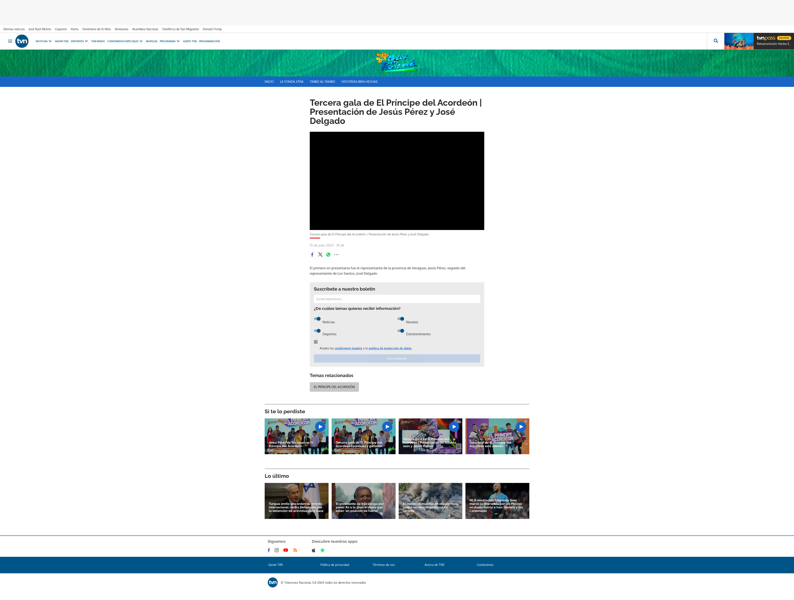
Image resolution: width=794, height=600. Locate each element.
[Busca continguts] (715, 41)
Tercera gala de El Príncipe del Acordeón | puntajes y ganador (359, 444)
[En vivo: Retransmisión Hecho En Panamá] (739, 41)
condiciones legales (348, 348)
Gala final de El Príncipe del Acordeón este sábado (490, 444)
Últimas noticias (14, 29)
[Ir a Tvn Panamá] (22, 41)
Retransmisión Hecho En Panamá (774, 44)
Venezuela (121, 29)
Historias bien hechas (359, 82)
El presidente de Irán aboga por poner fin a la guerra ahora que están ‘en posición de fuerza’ (360, 507)
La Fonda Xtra (292, 82)
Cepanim (61, 29)
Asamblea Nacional (145, 29)
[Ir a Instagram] (277, 550)
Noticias (42, 41)
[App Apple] (314, 550)
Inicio (269, 82)
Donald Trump (212, 29)
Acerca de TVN (434, 564)
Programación (209, 41)
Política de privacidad (334, 564)
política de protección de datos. (390, 348)
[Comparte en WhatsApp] (328, 254)
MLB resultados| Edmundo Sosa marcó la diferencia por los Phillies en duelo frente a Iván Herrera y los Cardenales (496, 506)
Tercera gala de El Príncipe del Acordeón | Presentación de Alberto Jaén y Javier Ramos (429, 442)
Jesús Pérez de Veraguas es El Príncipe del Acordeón (291, 444)
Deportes (77, 41)
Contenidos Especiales (123, 41)
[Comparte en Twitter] (320, 254)
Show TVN (61, 41)
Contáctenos (485, 564)
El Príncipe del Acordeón (334, 387)
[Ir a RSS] (296, 550)
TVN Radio (98, 41)
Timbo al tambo (322, 82)
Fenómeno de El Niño (97, 29)
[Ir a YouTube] (286, 550)
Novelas (151, 41)
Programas (168, 41)
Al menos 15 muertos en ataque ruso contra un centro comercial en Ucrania (430, 507)
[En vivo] (760, 36)
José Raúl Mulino (40, 29)
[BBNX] (273, 582)
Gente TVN (190, 41)
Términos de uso (384, 564)
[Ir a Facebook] (269, 550)
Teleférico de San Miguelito (180, 29)
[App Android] (323, 550)
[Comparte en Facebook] (312, 254)
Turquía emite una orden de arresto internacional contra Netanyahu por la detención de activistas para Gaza (296, 507)
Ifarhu (75, 29)
